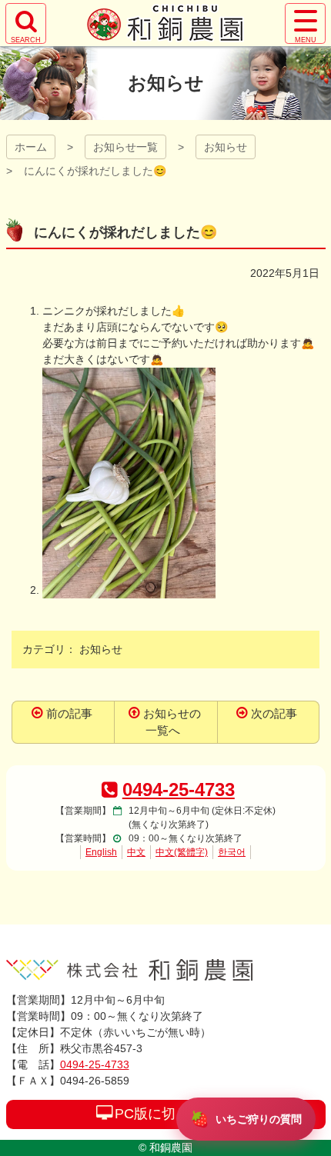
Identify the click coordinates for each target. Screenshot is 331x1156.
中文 (136, 852)
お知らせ (225, 147)
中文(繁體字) (181, 852)
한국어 (232, 852)
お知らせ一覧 (125, 147)
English (101, 852)
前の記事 (69, 713)
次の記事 (274, 713)
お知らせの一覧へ (172, 722)
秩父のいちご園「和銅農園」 (165, 23)
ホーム (31, 147)
